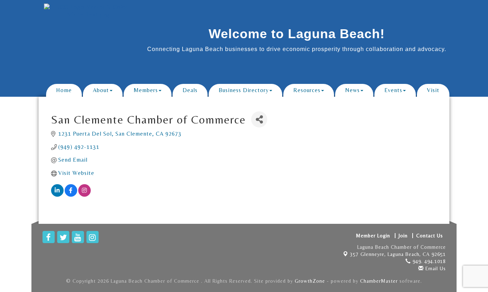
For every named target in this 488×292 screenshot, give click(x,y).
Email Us (435, 268)
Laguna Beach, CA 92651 (398, 254)
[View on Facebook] (71, 194)
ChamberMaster (379, 281)
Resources (306, 90)
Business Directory (244, 90)
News (352, 90)
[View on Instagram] (84, 194)
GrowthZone (310, 281)
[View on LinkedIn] (57, 194)
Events (393, 90)
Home (64, 90)
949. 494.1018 (428, 261)
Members (146, 90)
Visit (433, 90)
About (101, 90)
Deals (190, 90)
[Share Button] (259, 119)
